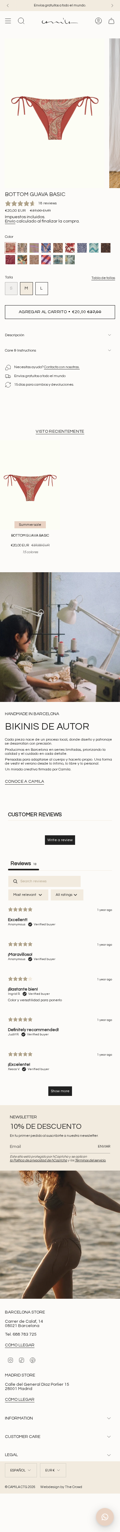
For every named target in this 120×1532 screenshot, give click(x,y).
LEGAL (11, 1455)
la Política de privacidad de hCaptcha (38, 1160)
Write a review (60, 840)
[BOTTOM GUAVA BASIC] (30, 485)
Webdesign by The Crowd (61, 1487)
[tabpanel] (60, 989)
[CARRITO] (111, 21)
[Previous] (7, 5)
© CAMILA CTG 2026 (20, 1487)
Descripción (14, 335)
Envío (10, 221)
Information (19, 1418)
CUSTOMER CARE (22, 1437)
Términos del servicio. (90, 1160)
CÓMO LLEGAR (19, 1345)
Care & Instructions (20, 350)
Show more (60, 1091)
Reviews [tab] (23, 863)
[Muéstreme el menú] (8, 21)
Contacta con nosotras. (62, 367)
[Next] (112, 5)
